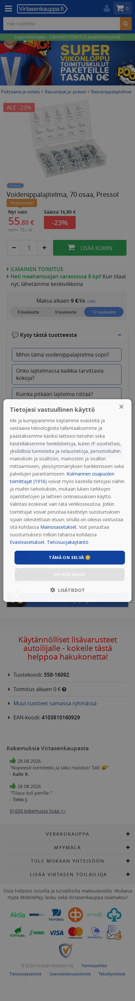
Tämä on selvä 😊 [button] (69, 557)
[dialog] (67, 500)
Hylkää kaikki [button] (70, 574)
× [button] (121, 407)
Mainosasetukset (58, 527)
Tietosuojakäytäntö (67, 542)
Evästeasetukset (27, 542)
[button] (67, 590)
